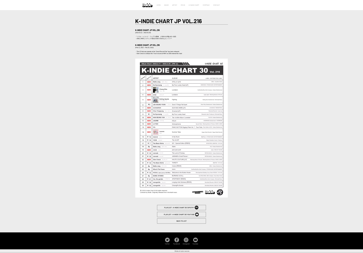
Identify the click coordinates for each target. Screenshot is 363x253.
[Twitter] (167, 240)
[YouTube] (195, 240)
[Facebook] (176, 240)
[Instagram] (186, 240)
